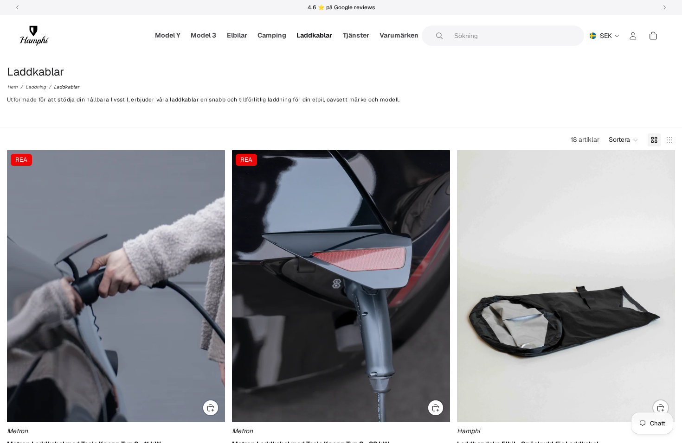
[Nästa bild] (211, 286)
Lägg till (668, 407)
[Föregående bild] (21, 286)
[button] (623, 140)
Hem (12, 87)
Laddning (36, 87)
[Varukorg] (653, 35)
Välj (218, 407)
